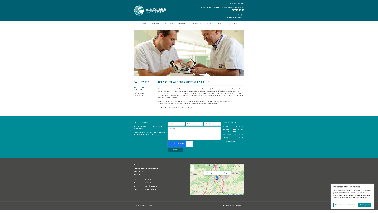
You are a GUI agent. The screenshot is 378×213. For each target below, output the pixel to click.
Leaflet (231, 194)
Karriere (234, 24)
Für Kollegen (222, 24)
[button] (217, 178)
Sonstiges (209, 24)
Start (137, 24)
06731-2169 (149, 183)
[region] (352, 196)
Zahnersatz (197, 24)
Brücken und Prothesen (139, 94)
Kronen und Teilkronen (139, 88)
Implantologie (183, 24)
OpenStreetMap (239, 194)
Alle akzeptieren (364, 205)
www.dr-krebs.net (151, 189)
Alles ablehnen (350, 205)
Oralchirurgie (169, 24)
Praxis (145, 24)
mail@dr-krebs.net (151, 186)
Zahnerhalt (156, 24)
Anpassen (338, 205)
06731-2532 (238, 9)
